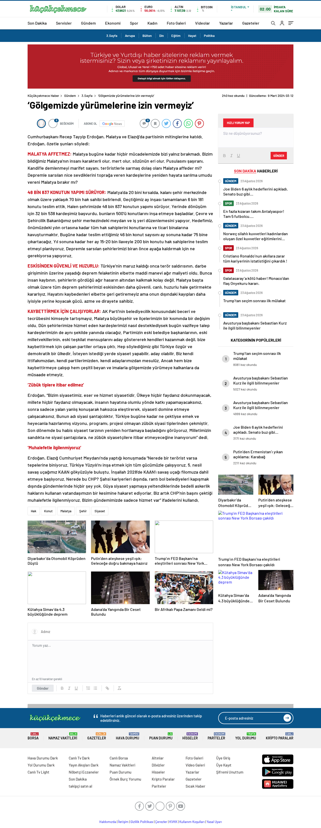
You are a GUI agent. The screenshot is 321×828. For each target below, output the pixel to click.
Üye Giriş (223, 758)
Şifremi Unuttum (229, 772)
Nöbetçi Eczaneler (84, 772)
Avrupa (130, 36)
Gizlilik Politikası (141, 822)
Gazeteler (250, 23)
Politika (209, 36)
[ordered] (88, 688)
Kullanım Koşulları (192, 822)
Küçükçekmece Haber (43, 96)
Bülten (147, 36)
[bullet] (95, 688)
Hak (33, 511)
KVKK (173, 822)
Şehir (83, 511)
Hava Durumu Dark (43, 758)
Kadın (152, 23)
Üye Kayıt (223, 765)
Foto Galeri (176, 23)
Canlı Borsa (119, 758)
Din (161, 36)
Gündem (88, 23)
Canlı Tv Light (38, 772)
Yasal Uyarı (214, 822)
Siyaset (100, 511)
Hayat (192, 36)
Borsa (33, 736)
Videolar (202, 23)
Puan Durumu (161, 736)
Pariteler (216, 736)
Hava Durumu (127, 736)
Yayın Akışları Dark (84, 765)
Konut (48, 511)
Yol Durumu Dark (41, 765)
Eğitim (176, 36)
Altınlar (158, 758)
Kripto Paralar (279, 736)
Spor (134, 23)
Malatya (65, 511)
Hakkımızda (107, 822)
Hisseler (190, 736)
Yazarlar (226, 23)
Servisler (64, 23)
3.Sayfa (111, 36)
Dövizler (158, 765)
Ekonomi (113, 23)
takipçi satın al (80, 786)
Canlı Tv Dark (79, 758)
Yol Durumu (245, 736)
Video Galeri (195, 765)
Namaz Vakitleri (62, 736)
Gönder (43, 688)
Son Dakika (37, 23)
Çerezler (161, 822)
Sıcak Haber (195, 786)
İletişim (123, 822)
